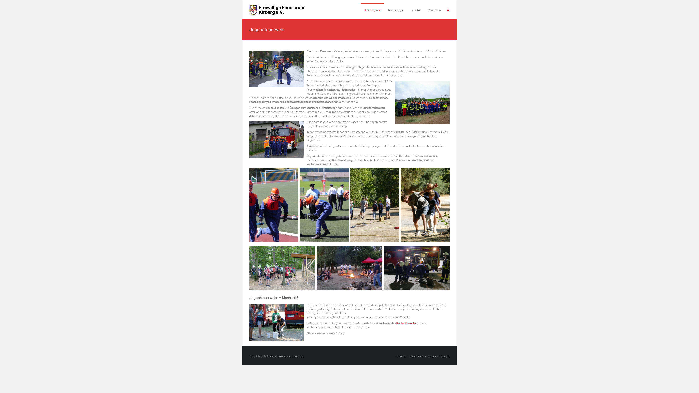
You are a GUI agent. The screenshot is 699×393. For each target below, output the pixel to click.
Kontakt (446, 356)
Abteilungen (371, 10)
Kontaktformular (406, 323)
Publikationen (432, 356)
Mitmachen (434, 10)
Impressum (401, 356)
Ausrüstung (394, 10)
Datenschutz (416, 356)
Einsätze (415, 10)
